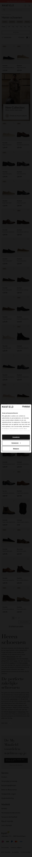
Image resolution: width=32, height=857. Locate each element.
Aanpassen (14, 443)
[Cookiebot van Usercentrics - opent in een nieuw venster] (22, 407)
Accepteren (16, 437)
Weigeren (16, 448)
